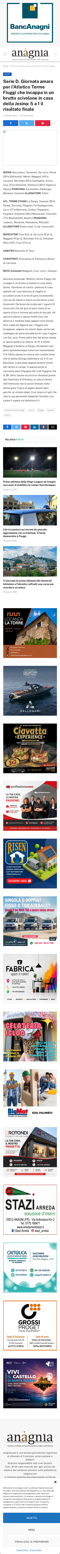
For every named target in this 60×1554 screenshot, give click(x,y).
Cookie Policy (22, 1550)
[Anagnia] (30, 54)
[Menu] (5, 54)
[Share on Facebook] (10, 123)
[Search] (55, 54)
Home (5, 66)
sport (7, 415)
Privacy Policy (36, 1550)
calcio (31, 410)
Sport (7, 74)
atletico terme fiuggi (14, 410)
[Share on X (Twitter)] (26, 123)
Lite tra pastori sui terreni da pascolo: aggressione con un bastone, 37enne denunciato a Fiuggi (25, 533)
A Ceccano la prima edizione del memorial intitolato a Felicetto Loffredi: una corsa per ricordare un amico (28, 584)
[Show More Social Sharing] (54, 123)
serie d (51, 410)
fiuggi (41, 410)
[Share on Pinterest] (42, 123)
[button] (55, 1481)
